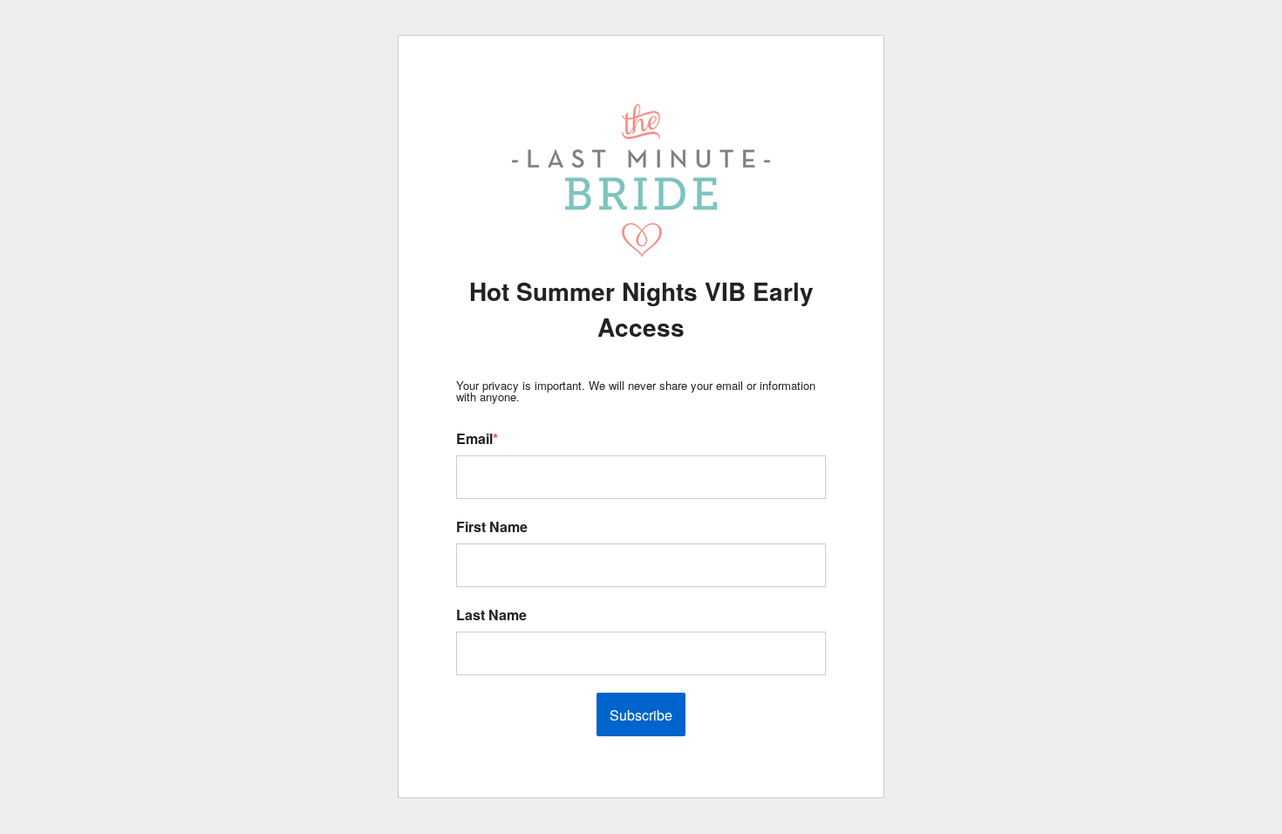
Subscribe (641, 715)
